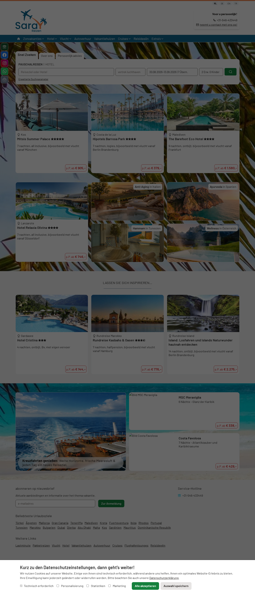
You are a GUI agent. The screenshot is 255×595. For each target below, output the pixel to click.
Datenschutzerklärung (164, 578)
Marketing (119, 586)
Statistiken (97, 586)
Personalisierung (71, 586)
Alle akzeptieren (145, 586)
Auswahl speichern (176, 586)
